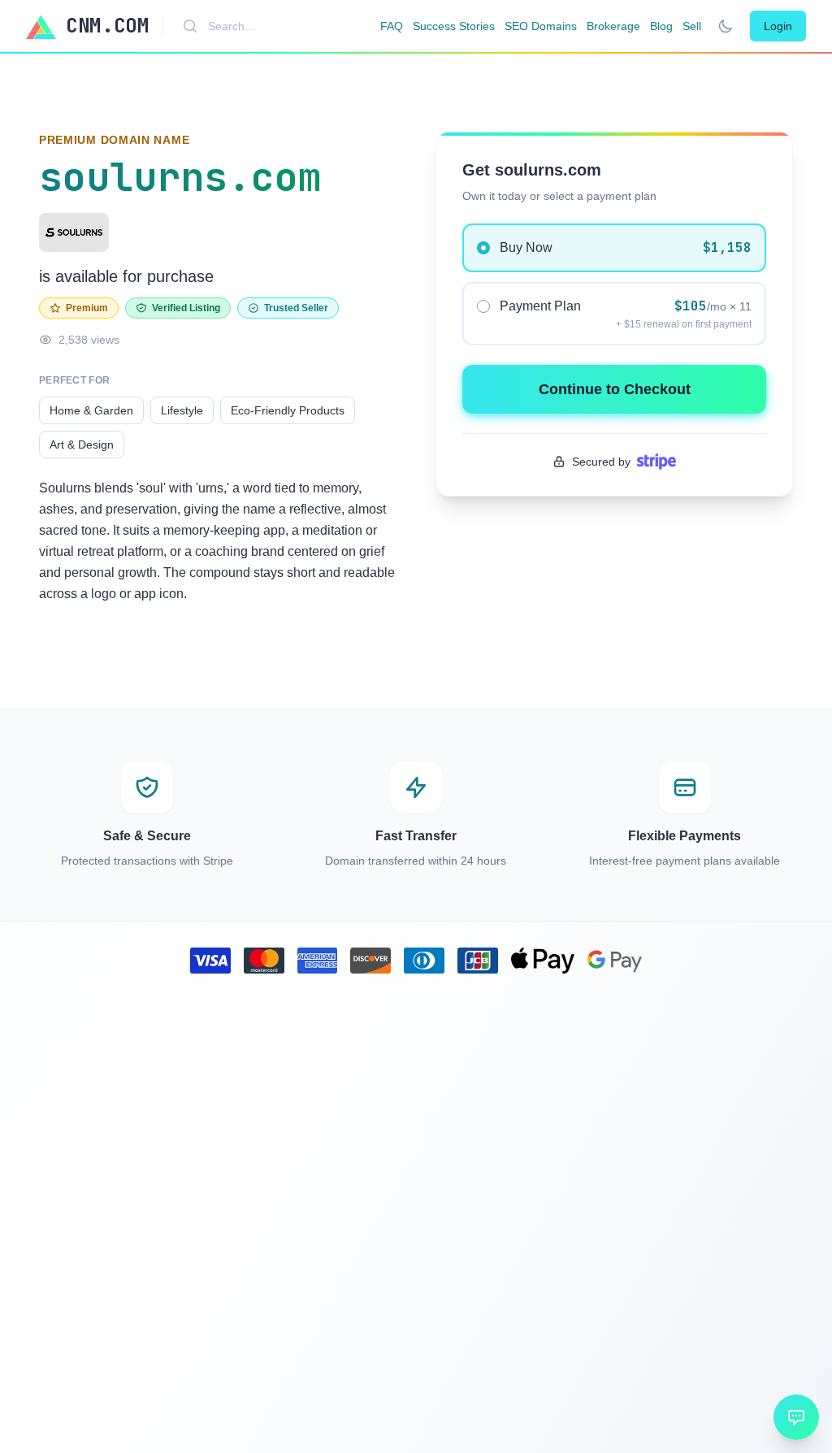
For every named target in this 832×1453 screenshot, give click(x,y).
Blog (661, 26)
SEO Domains (541, 26)
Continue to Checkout (615, 389)
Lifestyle (182, 410)
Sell (691, 26)
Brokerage (613, 26)
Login (778, 26)
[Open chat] (796, 1417)
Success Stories (454, 26)
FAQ (391, 26)
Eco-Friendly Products (287, 410)
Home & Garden (91, 410)
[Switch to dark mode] (725, 26)
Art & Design (82, 444)
